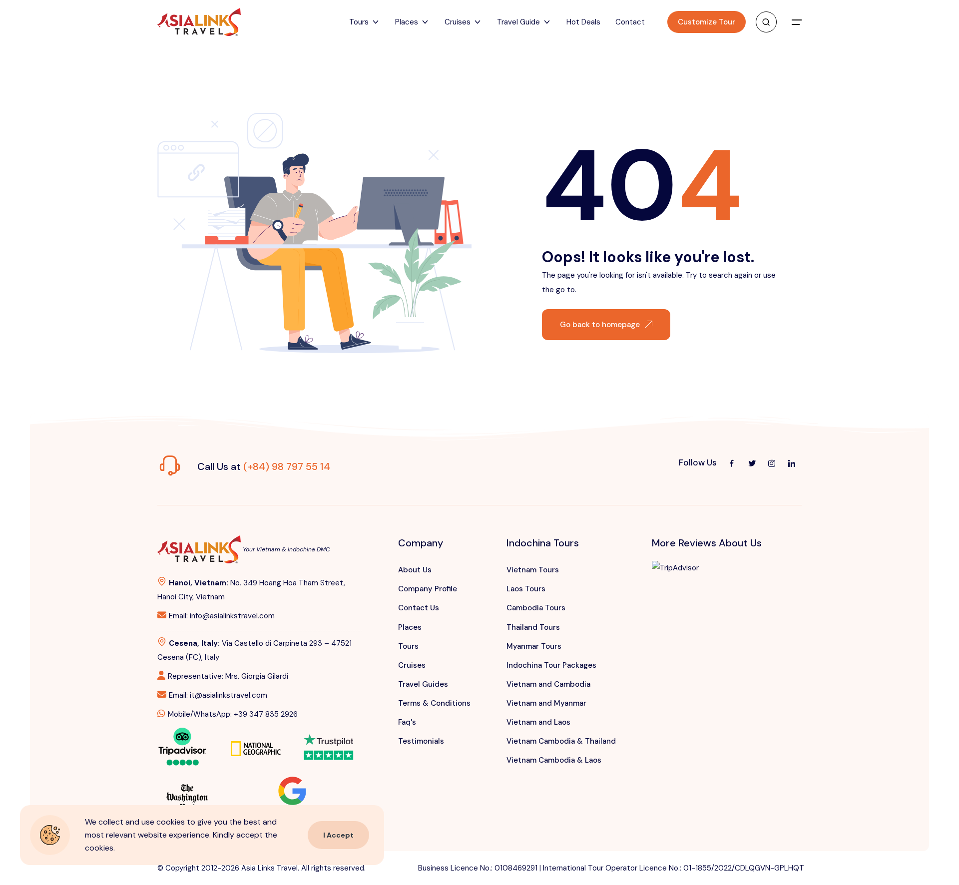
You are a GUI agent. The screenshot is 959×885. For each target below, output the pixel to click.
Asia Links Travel (269, 868)
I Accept (338, 835)
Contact (630, 22)
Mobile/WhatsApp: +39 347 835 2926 (233, 714)
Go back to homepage (600, 325)
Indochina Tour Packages (551, 665)
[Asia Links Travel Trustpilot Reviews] (329, 740)
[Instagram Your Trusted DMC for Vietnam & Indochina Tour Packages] (772, 463)
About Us (415, 570)
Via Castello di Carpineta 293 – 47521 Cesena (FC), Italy (254, 650)
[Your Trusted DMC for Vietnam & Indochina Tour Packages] (199, 22)
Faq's (407, 722)
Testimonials (421, 741)
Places (410, 627)
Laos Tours (525, 589)
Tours (408, 646)
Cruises (412, 665)
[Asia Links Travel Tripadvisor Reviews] (182, 746)
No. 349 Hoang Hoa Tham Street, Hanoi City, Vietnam (251, 590)
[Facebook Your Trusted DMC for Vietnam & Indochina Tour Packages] (732, 463)
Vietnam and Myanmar (546, 703)
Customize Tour (706, 22)
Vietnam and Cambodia (548, 684)
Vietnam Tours (532, 570)
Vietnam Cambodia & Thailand (561, 741)
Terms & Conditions (434, 703)
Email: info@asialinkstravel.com (222, 616)
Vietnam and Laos (538, 722)
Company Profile (427, 589)
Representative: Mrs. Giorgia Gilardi (228, 676)
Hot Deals (583, 22)
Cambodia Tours (535, 608)
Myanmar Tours (533, 646)
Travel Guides (423, 684)
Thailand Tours (533, 627)
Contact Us (418, 608)
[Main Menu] (797, 22)
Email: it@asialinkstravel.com (218, 695)
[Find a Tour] (766, 21)
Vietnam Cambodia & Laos (553, 760)
